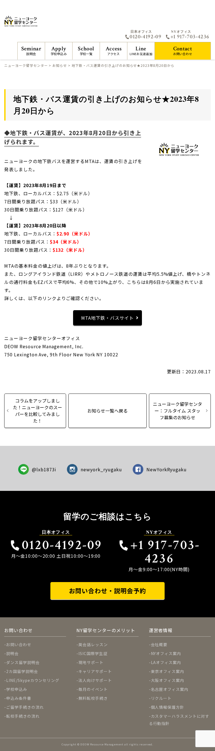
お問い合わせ (182, 50)
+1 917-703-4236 (189, 36)
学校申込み (59, 50)
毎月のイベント (93, 689)
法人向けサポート (95, 680)
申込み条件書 (18, 698)
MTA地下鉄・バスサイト (107, 317)
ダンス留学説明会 (23, 662)
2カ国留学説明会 (22, 671)
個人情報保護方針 (167, 707)
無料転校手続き (93, 698)
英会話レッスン (93, 644)
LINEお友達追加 (141, 50)
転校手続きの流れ (23, 716)
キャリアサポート (95, 671)
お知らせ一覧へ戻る (107, 410)
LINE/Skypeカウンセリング (32, 680)
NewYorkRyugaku (166, 469)
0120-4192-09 (145, 36)
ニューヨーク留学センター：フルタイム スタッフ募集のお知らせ (177, 411)
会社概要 (159, 644)
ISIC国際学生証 (93, 653)
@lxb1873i (44, 469)
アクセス (113, 50)
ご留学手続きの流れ (25, 707)
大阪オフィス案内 (167, 680)
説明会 (31, 50)
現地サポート (91, 662)
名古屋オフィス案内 (170, 689)
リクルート (161, 698)
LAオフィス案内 (166, 662)
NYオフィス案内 (166, 653)
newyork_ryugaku (101, 469)
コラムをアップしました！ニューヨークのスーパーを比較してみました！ (37, 410)
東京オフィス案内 (167, 671)
